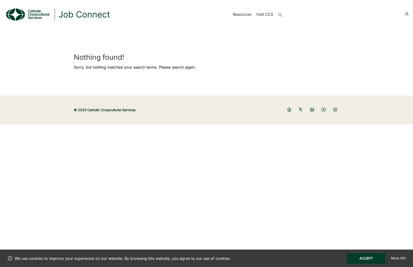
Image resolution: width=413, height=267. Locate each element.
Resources (242, 14)
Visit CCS (264, 14)
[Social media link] (289, 109)
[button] (280, 14)
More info (398, 258)
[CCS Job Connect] (57, 13)
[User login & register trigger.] (406, 14)
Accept (366, 258)
